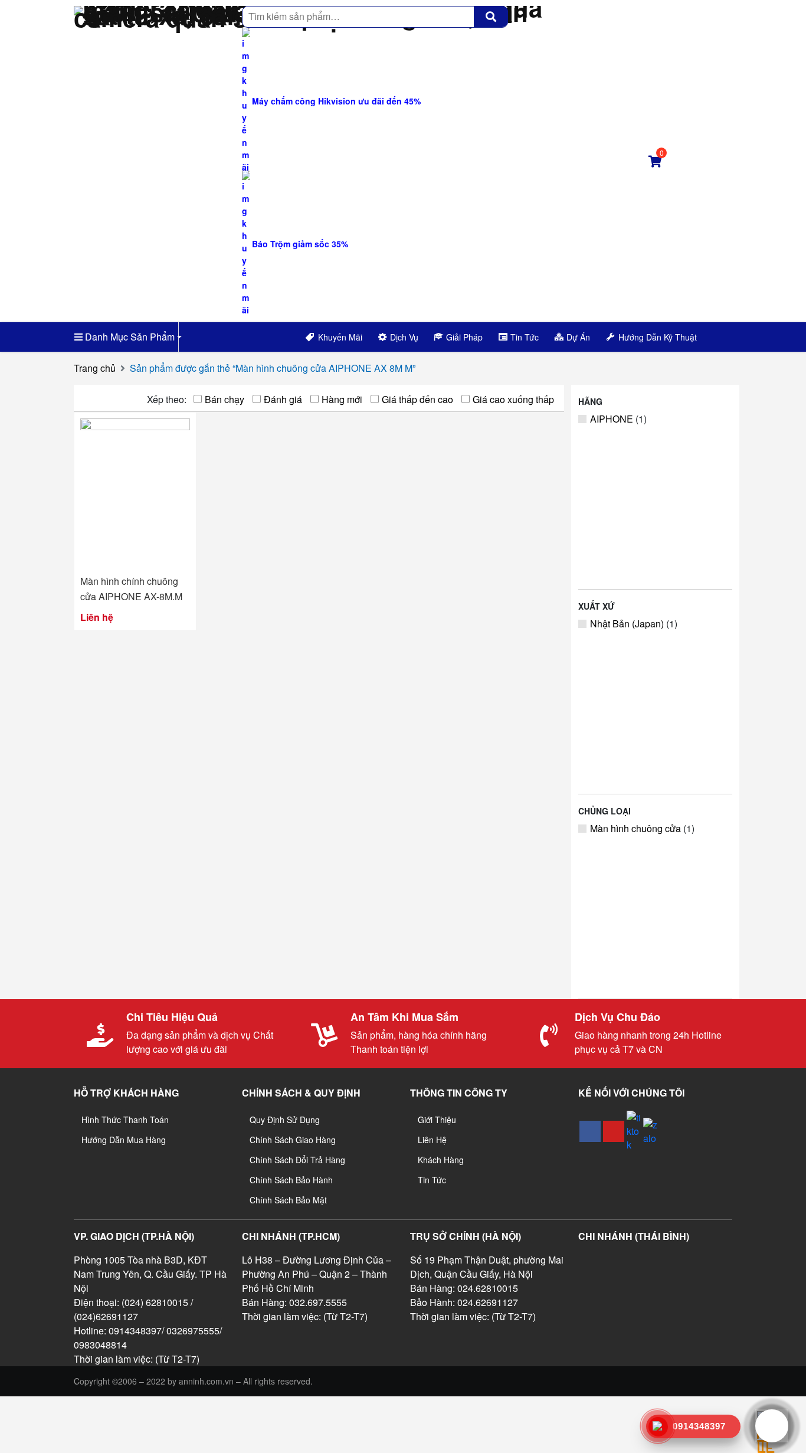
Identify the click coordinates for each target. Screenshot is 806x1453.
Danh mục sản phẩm (129, 336)
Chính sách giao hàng (293, 1140)
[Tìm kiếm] (491, 16)
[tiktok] (633, 1131)
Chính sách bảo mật (288, 1200)
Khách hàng (441, 1160)
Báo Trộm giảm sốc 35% (299, 244)
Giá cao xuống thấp (513, 399)
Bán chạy (224, 399)
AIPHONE (611, 419)
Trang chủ (95, 368)
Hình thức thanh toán (125, 1119)
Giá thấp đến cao (417, 399)
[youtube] (613, 1131)
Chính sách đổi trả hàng (297, 1160)
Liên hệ (432, 1140)
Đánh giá (283, 399)
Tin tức (432, 1180)
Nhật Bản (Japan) (627, 623)
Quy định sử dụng (285, 1119)
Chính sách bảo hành (291, 1180)
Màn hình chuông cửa (635, 828)
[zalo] (650, 1131)
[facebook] (590, 1131)
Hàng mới (342, 399)
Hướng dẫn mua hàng (123, 1140)
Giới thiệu (437, 1119)
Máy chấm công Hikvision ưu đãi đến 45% (335, 101)
